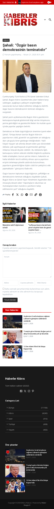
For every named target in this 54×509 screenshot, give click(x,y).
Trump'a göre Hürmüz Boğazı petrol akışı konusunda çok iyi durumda (37, 467)
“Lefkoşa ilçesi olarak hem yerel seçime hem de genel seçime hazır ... (39, 227)
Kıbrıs (6, 40)
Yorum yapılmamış (13, 54)
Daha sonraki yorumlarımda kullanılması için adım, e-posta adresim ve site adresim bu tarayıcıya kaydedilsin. (26, 292)
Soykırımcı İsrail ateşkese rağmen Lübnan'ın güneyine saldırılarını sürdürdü (37, 318)
